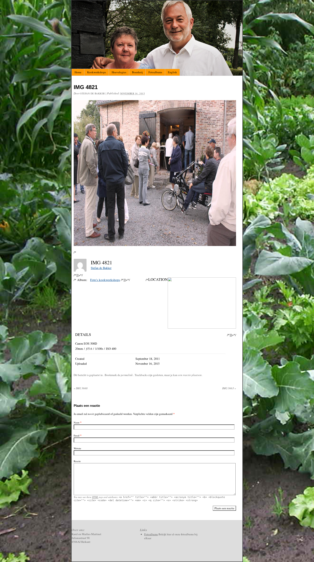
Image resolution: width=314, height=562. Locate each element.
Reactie (77, 461)
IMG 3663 (229, 388)
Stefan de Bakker (92, 93)
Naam (76, 422)
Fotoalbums (155, 72)
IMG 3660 (81, 388)
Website (77, 448)
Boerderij (137, 72)
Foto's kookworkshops (105, 280)
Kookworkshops (96, 72)
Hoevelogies (119, 72)
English (172, 72)
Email (76, 435)
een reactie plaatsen (190, 375)
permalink (127, 375)
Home (78, 72)
